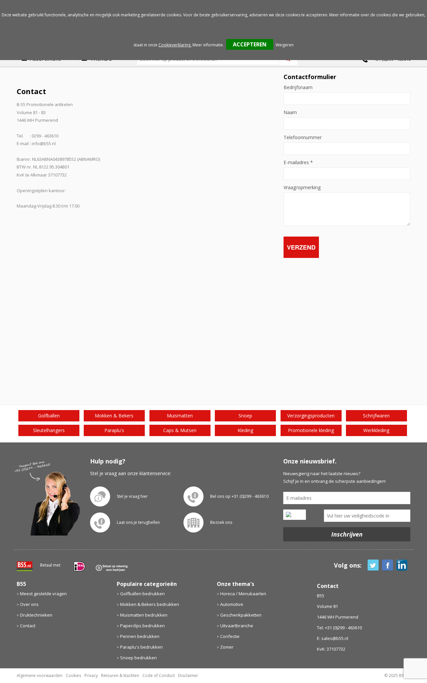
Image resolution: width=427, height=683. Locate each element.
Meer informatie (207, 45)
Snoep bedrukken (138, 658)
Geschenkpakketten (241, 615)
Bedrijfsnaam (298, 87)
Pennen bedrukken (139, 636)
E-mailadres (298, 162)
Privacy (91, 675)
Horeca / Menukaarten (243, 594)
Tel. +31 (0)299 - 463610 (339, 628)
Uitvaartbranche (236, 626)
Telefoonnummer (303, 137)
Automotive (231, 604)
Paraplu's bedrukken (141, 647)
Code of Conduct (158, 675)
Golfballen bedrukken (142, 594)
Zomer (227, 647)
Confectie (230, 636)
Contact (27, 626)
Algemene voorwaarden (39, 675)
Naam (290, 112)
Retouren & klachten (120, 675)
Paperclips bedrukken (142, 626)
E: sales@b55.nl (332, 638)
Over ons (29, 604)
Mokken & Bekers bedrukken (149, 604)
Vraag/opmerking (302, 187)
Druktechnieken (36, 615)
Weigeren (285, 45)
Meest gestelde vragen (43, 594)
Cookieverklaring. (174, 45)
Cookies (73, 675)
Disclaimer (188, 675)
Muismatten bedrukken (143, 615)
